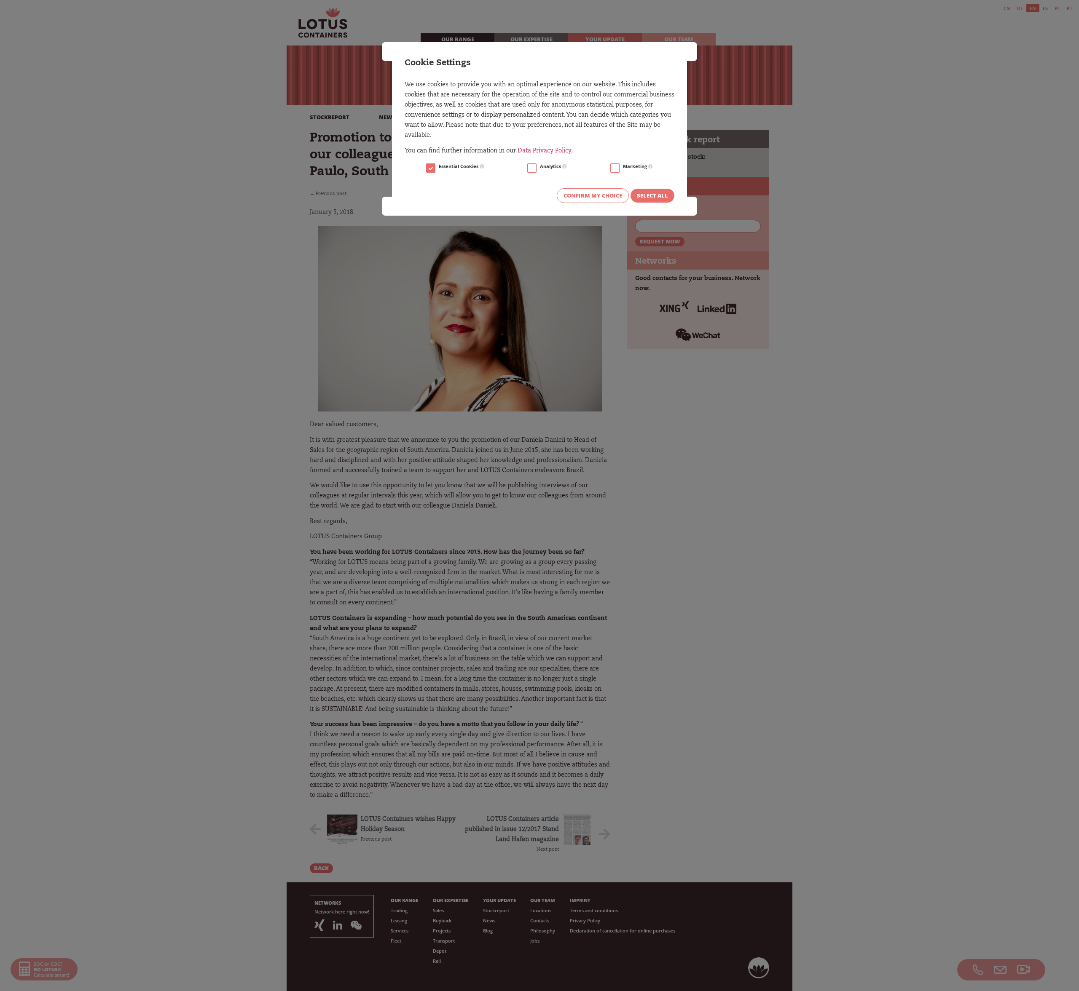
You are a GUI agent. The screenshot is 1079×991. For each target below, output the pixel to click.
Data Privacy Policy (544, 151)
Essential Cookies (459, 166)
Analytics (551, 166)
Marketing (635, 166)
